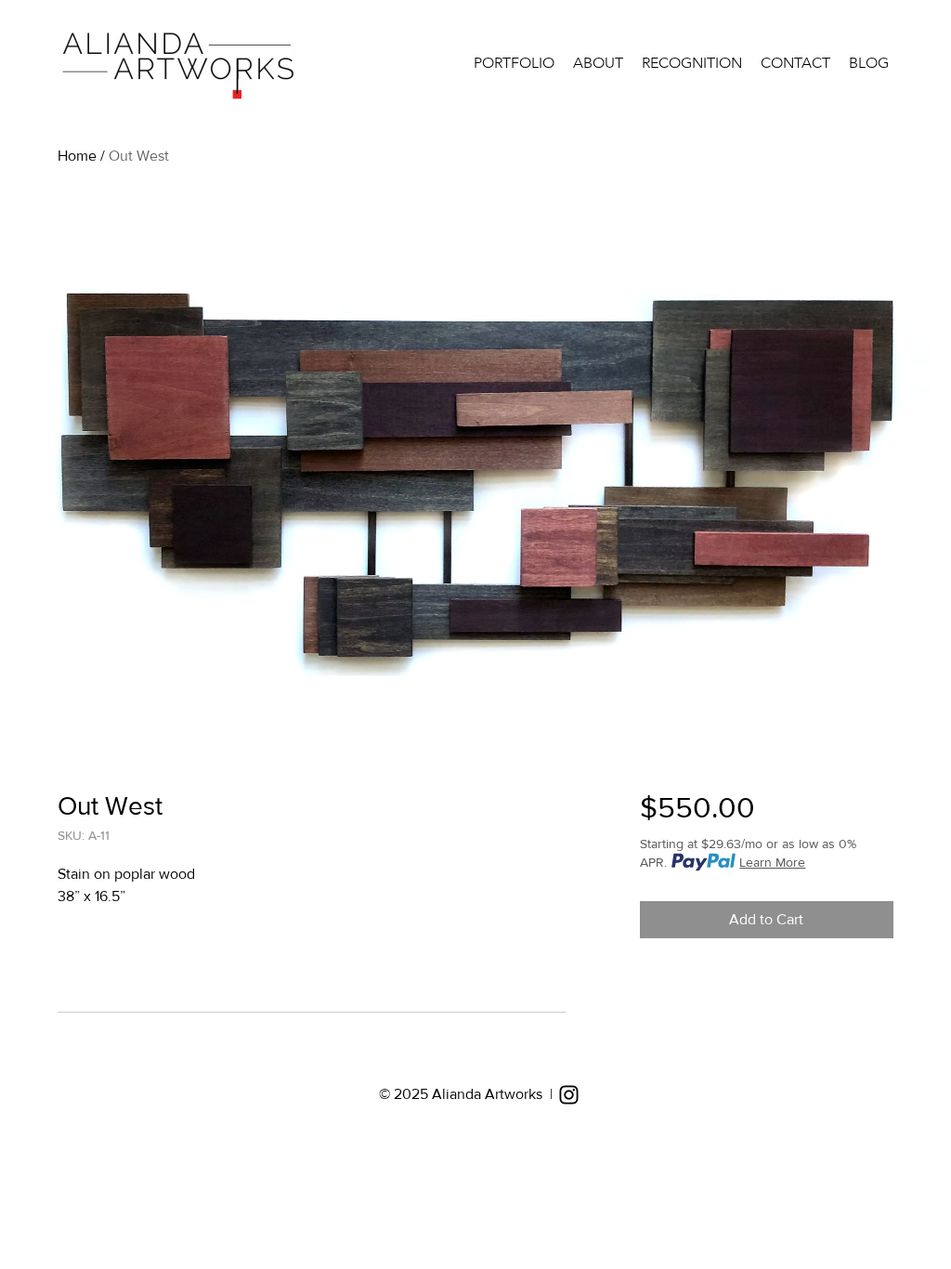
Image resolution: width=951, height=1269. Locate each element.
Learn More (772, 862)
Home (77, 156)
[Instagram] (568, 1094)
